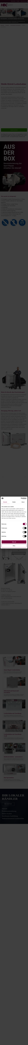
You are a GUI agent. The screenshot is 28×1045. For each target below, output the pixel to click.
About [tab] (23, 502)
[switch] (25, 528)
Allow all (14, 541)
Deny (14, 545)
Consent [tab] (5, 502)
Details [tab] (14, 502)
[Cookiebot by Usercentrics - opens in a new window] (21, 498)
